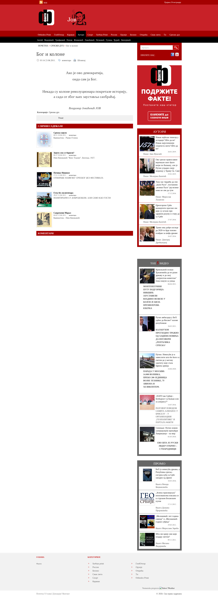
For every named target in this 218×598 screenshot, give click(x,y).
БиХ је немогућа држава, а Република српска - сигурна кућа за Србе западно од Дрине (168, 473)
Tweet (60, 117)
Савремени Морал (62, 212)
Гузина (109, 40)
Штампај (81, 60)
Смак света (97, 574)
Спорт (95, 577)
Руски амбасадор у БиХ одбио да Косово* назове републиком (167, 320)
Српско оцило (60, 132)
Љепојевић (126, 40)
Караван (96, 581)
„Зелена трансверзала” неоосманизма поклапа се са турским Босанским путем (167, 496)
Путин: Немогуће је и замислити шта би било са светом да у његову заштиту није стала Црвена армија (167, 360)
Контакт (66, 593)
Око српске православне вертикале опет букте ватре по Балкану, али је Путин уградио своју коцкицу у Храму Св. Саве (168, 165)
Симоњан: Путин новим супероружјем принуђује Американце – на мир (167, 430)
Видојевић (49, 40)
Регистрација (176, 2)
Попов (69, 40)
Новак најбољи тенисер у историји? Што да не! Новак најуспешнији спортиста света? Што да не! (167, 143)
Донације (57, 593)
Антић (40, 40)
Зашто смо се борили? (64, 152)
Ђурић (117, 40)
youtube (177, 54)
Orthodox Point (142, 577)
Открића (139, 570)
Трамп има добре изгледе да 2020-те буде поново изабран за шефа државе (167, 230)
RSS (45, 2)
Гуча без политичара (63, 192)
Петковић (100, 40)
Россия (96, 567)
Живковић (78, 40)
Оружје (139, 567)
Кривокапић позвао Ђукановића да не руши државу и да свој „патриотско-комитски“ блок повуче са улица (166, 275)
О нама (48, 593)
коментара (66, 60)
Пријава (167, 2)
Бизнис (96, 570)
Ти (137, 574)
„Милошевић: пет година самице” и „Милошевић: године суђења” (167, 519)
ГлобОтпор (140, 563)
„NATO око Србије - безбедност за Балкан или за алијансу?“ (167, 399)
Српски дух (57, 45)
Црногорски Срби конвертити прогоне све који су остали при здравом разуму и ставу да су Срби (167, 211)
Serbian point (98, 563)
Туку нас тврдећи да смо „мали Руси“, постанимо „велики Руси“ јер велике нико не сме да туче (167, 186)
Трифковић (60, 40)
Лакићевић (89, 40)
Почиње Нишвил (62, 172)
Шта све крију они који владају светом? (166, 535)
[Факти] (69, 17)
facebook (172, 54)
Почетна (43, 45)
